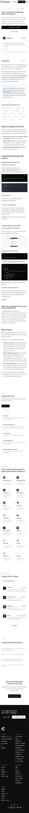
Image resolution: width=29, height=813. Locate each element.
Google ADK (13, 113)
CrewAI (4, 119)
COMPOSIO (5, 736)
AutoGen (20, 119)
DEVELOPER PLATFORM (6, 739)
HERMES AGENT (4, 776)
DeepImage (16, 8)
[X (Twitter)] (8, 807)
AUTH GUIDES (18, 776)
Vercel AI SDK (6, 116)
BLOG (16, 769)
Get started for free (14, 27)
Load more (14, 625)
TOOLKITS (17, 771)
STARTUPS (17, 780)
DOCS (16, 767)
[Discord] (17, 807)
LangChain (20, 113)
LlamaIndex (23, 116)
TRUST (2, 791)
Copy (25, 175)
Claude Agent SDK (19, 108)
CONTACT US (4, 793)
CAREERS (3, 789)
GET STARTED (21, 1)
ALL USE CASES (19, 761)
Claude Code (6, 110)
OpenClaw (5, 113)
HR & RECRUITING (19, 750)
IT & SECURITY (19, 759)
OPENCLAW (3, 771)
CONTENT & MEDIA (19, 756)
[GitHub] (14, 807)
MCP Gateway (7, 91)
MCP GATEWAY (4, 743)
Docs (2, 376)
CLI (2, 745)
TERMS (2, 798)
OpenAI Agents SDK (7, 108)
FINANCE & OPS (19, 752)
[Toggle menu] (27, 2)
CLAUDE (3, 767)
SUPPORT (3, 796)
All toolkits (9, 8)
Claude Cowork (15, 110)
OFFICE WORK (18, 736)
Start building (14, 696)
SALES (16, 738)
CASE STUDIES (18, 778)
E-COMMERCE (18, 754)
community (15, 374)
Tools (6, 405)
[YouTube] (20, 807)
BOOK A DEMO (6, 717)
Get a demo (14, 31)
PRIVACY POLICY (5, 800)
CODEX (2, 769)
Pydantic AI (12, 119)
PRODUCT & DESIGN (20, 743)
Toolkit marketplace (8, 581)
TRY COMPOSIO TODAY (18, 717)
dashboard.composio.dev (11, 231)
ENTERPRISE (4, 741)
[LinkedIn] (11, 807)
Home (2, 8)
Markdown (23, 60)
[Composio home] (5, 2)
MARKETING (18, 741)
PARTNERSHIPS (18, 783)
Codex (23, 110)
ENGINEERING (18, 747)
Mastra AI (15, 116)
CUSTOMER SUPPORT (20, 745)
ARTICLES (17, 774)
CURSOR (3, 774)
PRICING (15, 1)
